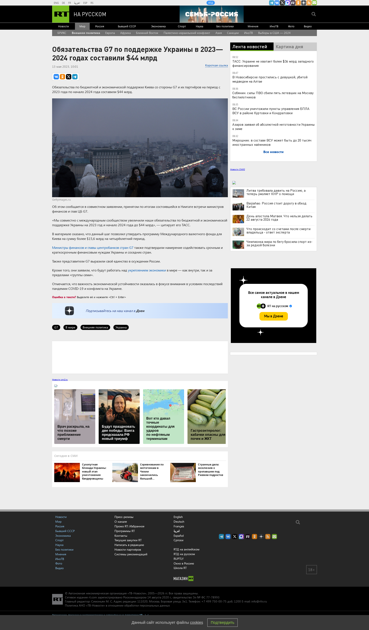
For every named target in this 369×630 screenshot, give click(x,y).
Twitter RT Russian (282, 2)
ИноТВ (274, 26)
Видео (308, 26)
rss (309, 2)
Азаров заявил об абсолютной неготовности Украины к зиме (273, 126)
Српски (178, 540)
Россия (99, 26)
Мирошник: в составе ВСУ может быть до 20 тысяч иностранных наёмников (271, 142)
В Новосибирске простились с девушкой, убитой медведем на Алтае (270, 79)
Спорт (182, 26)
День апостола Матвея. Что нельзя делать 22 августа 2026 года (279, 217)
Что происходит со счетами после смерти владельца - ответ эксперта (278, 230)
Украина (121, 327)
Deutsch (179, 522)
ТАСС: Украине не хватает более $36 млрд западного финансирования (273, 63)
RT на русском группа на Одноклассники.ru (298, 2)
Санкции (233, 33)
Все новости (273, 151)
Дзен (140, 310)
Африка (125, 33)
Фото (291, 26)
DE (63, 2)
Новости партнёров (127, 549)
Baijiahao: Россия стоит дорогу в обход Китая (276, 204)
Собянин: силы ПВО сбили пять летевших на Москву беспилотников (272, 94)
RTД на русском (184, 554)
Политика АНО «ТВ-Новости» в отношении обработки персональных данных (117, 605)
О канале (120, 521)
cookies (196, 622)
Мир (82, 26)
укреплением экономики (147, 270)
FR (69, 2)
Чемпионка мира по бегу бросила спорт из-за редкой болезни (279, 243)
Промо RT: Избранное (129, 526)
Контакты (120, 536)
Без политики (225, 26)
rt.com (93, 597)
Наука (199, 26)
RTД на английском (186, 549)
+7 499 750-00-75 (214, 601)
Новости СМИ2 (237, 169)
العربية (77, 2)
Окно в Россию (184, 563)
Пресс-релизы (123, 517)
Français (179, 526)
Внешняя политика (86, 33)
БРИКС (61, 33)
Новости (63, 26)
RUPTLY (179, 559)
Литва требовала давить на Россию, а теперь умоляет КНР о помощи (276, 192)
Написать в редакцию (129, 545)
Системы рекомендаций (130, 554)
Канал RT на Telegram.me (271, 2)
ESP (85, 2)
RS (92, 2)
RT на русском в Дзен (303, 2)
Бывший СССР (127, 26)
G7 (56, 327)
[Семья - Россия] (212, 14)
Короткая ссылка (216, 65)
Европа (110, 33)
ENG (56, 2)
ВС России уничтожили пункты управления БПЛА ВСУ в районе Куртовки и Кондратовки (270, 110)
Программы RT (124, 531)
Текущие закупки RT (128, 540)
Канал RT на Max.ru (287, 2)
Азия (218, 33)
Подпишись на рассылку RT (314, 2)
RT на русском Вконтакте (277, 2)
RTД (210, 2)
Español (179, 536)
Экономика (158, 26)
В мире (70, 327)
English (178, 517)
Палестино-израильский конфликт (187, 33)
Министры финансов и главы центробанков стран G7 (92, 247)
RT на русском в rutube (293, 2)
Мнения (253, 26)
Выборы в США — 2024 (274, 33)
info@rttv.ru (259, 601)
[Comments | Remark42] (140, 357)
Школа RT (180, 568)
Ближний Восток (147, 33)
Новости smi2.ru (60, 379)
